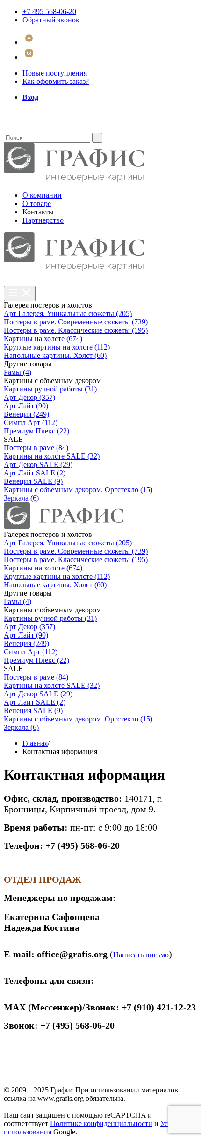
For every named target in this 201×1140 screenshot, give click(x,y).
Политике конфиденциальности (101, 1123)
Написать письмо (141, 955)
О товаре (36, 203)
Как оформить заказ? (55, 81)
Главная (35, 743)
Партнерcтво (43, 220)
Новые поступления (54, 73)
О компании (42, 195)
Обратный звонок (50, 20)
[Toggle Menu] (20, 293)
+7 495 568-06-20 (49, 11)
